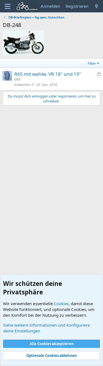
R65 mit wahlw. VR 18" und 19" (47, 74)
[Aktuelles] (96, 6)
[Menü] (7, 6)
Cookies (61, 303)
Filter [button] (92, 63)
